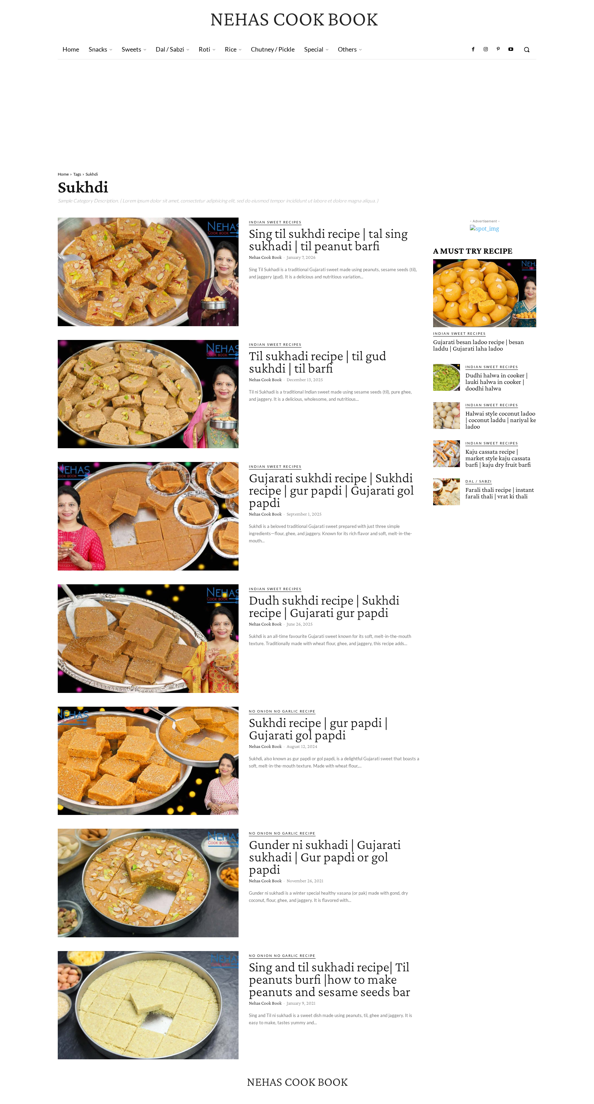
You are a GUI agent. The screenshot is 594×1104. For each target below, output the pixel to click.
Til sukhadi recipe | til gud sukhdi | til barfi (317, 362)
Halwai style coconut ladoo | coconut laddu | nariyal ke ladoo (500, 420)
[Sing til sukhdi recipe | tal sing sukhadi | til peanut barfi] (148, 272)
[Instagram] (486, 49)
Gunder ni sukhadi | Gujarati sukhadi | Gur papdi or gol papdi (325, 857)
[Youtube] (511, 49)
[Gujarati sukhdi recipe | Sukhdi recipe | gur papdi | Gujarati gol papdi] (148, 516)
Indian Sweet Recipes (275, 222)
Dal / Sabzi (478, 481)
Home (63, 174)
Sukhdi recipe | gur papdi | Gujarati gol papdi (318, 728)
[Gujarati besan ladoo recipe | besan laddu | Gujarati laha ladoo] (484, 293)
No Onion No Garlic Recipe (282, 711)
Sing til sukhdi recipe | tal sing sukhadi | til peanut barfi (328, 239)
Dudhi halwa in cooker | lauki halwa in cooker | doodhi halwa (496, 382)
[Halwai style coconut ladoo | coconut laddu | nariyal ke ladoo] (446, 415)
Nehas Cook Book (265, 257)
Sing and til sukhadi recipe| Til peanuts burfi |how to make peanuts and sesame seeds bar (329, 979)
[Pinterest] (498, 49)
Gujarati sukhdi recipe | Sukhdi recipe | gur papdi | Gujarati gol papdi (331, 490)
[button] (526, 49)
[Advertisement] (297, 111)
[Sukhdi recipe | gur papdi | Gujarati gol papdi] (148, 761)
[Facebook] (473, 49)
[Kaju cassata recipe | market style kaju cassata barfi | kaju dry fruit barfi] (446, 453)
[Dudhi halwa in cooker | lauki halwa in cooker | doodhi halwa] (446, 377)
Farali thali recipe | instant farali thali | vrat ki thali (499, 493)
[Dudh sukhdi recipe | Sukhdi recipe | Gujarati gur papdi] (148, 638)
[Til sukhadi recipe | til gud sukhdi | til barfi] (148, 394)
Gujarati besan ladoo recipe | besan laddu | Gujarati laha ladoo (478, 345)
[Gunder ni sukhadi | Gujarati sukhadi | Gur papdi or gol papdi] (148, 883)
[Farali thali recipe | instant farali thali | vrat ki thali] (446, 491)
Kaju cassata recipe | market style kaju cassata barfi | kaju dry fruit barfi (498, 458)
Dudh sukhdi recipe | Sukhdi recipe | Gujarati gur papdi (324, 606)
